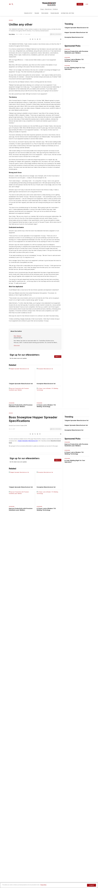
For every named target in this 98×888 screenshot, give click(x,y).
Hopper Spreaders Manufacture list (27, 440)
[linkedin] (32, 39)
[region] (49, 885)
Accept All (91, 885)
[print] (60, 39)
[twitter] (35, 39)
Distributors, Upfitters (67, 13)
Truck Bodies (44, 13)
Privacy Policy (43, 884)
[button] (10, 4)
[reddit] (37, 39)
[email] (40, 39)
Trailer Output (28, 13)
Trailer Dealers (54, 13)
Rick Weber (12, 34)
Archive (11, 20)
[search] (12, 4)
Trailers (36, 13)
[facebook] (30, 39)
